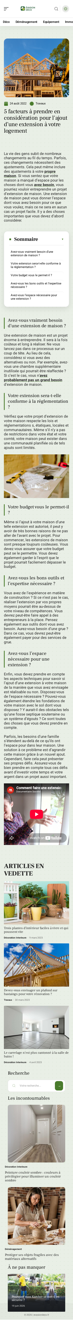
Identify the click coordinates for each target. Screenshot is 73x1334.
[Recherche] (56, 9)
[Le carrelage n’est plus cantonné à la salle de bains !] (36, 1027)
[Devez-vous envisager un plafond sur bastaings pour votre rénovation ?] (36, 965)
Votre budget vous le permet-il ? (31, 275)
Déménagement (13, 1249)
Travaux (40, 103)
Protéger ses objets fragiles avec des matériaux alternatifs (32, 1257)
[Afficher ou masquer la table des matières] (51, 239)
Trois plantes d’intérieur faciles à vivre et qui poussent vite (36, 930)
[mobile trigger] (7, 9)
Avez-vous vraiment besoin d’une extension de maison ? (32, 253)
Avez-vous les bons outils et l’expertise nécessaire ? (36, 285)
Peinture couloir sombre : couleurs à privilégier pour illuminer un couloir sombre (33, 1176)
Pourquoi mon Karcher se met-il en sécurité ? (35, 1298)
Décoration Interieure (15, 937)
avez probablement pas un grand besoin (33, 378)
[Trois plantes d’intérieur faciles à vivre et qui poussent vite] (36, 902)
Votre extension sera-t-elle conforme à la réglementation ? (36, 265)
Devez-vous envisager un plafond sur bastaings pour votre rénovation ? (30, 992)
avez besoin (44, 185)
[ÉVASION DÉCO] (28, 9)
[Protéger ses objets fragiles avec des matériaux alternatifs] (36, 1216)
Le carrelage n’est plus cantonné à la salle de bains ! (36, 1055)
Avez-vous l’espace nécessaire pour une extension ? (34, 297)
